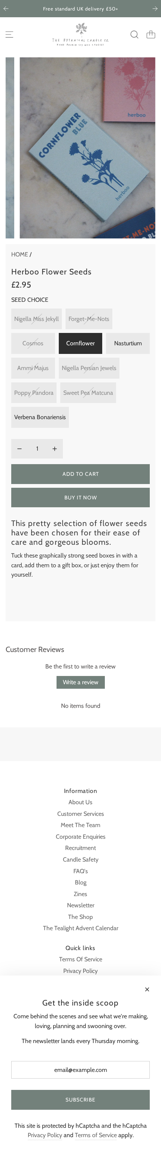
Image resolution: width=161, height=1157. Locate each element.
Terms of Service (96, 1135)
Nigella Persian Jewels (89, 368)
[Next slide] (155, 9)
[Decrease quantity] (19, 449)
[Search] (134, 34)
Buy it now (80, 497)
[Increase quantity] (54, 449)
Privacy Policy (45, 1135)
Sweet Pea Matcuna (88, 392)
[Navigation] (9, 34)
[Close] (147, 989)
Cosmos (32, 343)
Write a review (80, 682)
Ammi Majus (33, 368)
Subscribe (80, 1099)
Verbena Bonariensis (40, 417)
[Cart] (151, 34)
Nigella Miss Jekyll (36, 318)
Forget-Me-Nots (89, 318)
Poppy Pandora (34, 392)
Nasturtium (128, 343)
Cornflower (80, 343)
